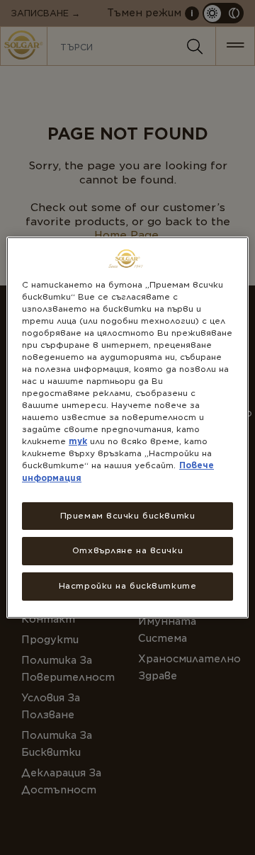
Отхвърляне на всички (127, 551)
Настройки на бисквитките (128, 586)
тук (78, 441)
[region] (127, 428)
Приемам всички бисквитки (128, 516)
